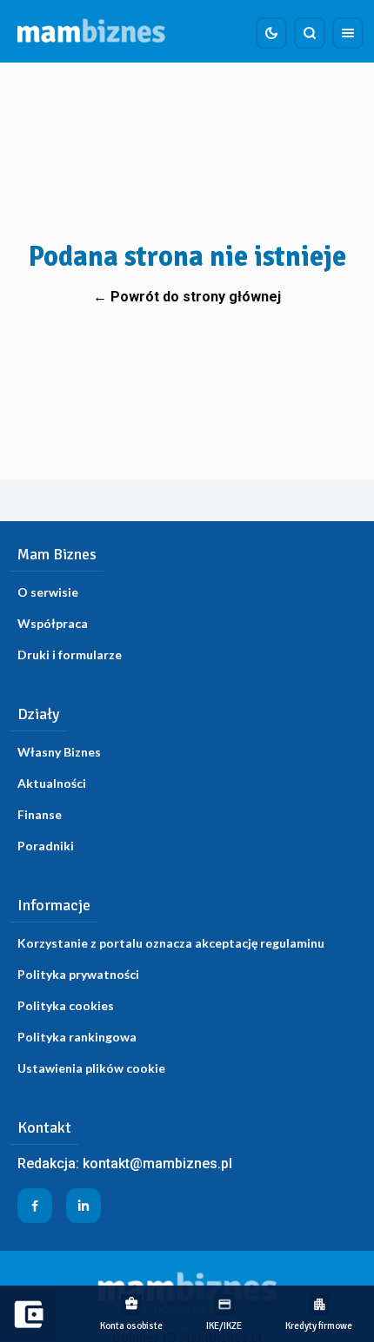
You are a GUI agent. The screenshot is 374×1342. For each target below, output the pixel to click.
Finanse (39, 814)
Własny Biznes (59, 751)
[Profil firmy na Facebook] (34, 1205)
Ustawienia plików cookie (91, 1068)
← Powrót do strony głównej (187, 296)
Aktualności (51, 783)
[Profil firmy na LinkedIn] (83, 1205)
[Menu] (348, 33)
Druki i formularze (69, 654)
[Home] (91, 31)
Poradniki (45, 845)
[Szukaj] (309, 33)
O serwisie (47, 592)
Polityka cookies (65, 1005)
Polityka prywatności (78, 974)
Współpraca (52, 623)
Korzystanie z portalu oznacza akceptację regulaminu (170, 942)
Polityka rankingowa (77, 1036)
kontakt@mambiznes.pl (157, 1163)
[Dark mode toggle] (271, 33)
